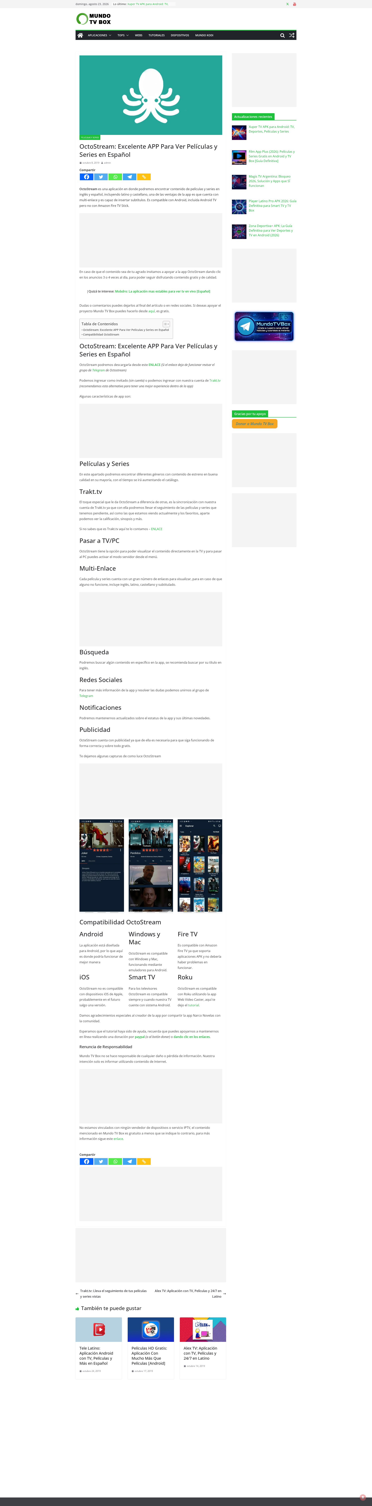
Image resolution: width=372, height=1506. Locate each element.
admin (107, 162)
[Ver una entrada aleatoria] (291, 35)
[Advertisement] (150, 240)
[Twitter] (101, 176)
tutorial (193, 1005)
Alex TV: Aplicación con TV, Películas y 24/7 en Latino (188, 1294)
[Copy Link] (144, 176)
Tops (121, 35)
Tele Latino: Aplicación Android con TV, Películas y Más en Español (96, 1356)
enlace (118, 1139)
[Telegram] (129, 176)
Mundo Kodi (204, 35)
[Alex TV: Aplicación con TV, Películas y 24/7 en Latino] (203, 1320)
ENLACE (154, 365)
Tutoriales (157, 35)
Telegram (98, 370)
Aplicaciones (97, 35)
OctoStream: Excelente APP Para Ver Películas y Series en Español (126, 330)
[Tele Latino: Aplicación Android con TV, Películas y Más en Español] (99, 1320)
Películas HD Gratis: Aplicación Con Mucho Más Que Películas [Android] (149, 1356)
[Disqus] (151, 1427)
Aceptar (245, 1500)
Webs (138, 35)
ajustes (216, 1501)
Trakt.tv (214, 380)
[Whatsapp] (115, 176)
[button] (109, 35)
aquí (151, 311)
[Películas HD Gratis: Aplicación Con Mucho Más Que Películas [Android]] (151, 1320)
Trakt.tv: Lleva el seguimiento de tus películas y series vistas (113, 1294)
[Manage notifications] (363, 1497)
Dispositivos (180, 35)
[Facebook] (86, 176)
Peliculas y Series (90, 137)
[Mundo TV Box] (80, 35)
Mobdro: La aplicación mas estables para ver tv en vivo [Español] (162, 291)
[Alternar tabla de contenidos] (164, 324)
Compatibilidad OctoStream (101, 334)
